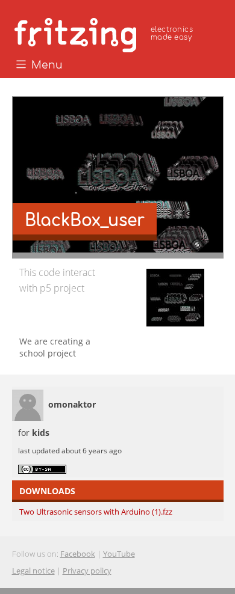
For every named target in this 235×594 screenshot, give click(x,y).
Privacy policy (87, 570)
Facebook (77, 553)
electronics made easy (172, 33)
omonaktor (72, 404)
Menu (45, 65)
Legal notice (33, 570)
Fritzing (105, 33)
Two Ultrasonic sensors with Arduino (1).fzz (95, 511)
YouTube (119, 553)
